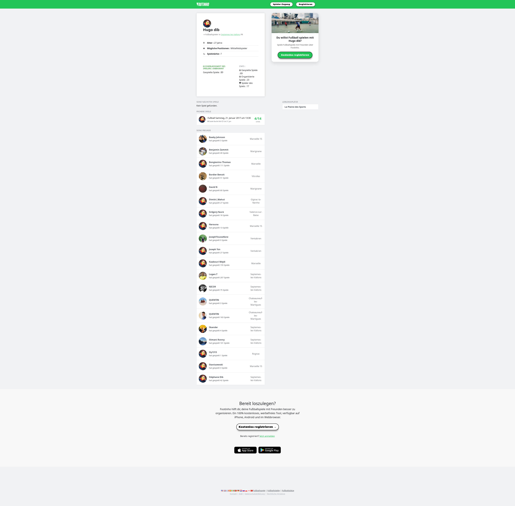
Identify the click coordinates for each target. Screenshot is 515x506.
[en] (222, 490)
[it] (233, 490)
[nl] (241, 490)
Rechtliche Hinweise (276, 493)
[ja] (249, 490)
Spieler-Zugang (281, 4)
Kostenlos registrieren (295, 55)
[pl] (246, 490)
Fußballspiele (259, 490)
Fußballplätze (288, 490)
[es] (230, 490)
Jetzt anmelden (267, 436)
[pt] (235, 490)
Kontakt (233, 493)
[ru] (243, 490)
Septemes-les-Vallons (230, 34)
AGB (241, 493)
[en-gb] (225, 490)
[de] (238, 490)
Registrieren (305, 4)
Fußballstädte (273, 490)
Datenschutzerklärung (255, 493)
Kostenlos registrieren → (257, 426)
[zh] (252, 490)
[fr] (227, 490)
